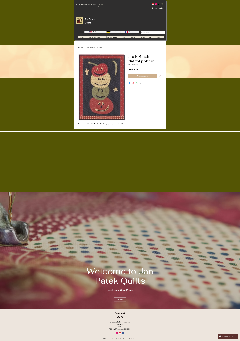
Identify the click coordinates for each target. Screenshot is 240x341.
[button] (162, 4)
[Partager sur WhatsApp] (137, 83)
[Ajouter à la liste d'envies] (160, 76)
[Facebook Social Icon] (123, 333)
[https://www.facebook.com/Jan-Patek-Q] (158, 4)
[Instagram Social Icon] (156, 4)
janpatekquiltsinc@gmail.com (86, 4)
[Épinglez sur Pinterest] (133, 83)
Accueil (80, 47)
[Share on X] (140, 83)
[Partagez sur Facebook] (130, 83)
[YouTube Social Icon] (153, 4)
